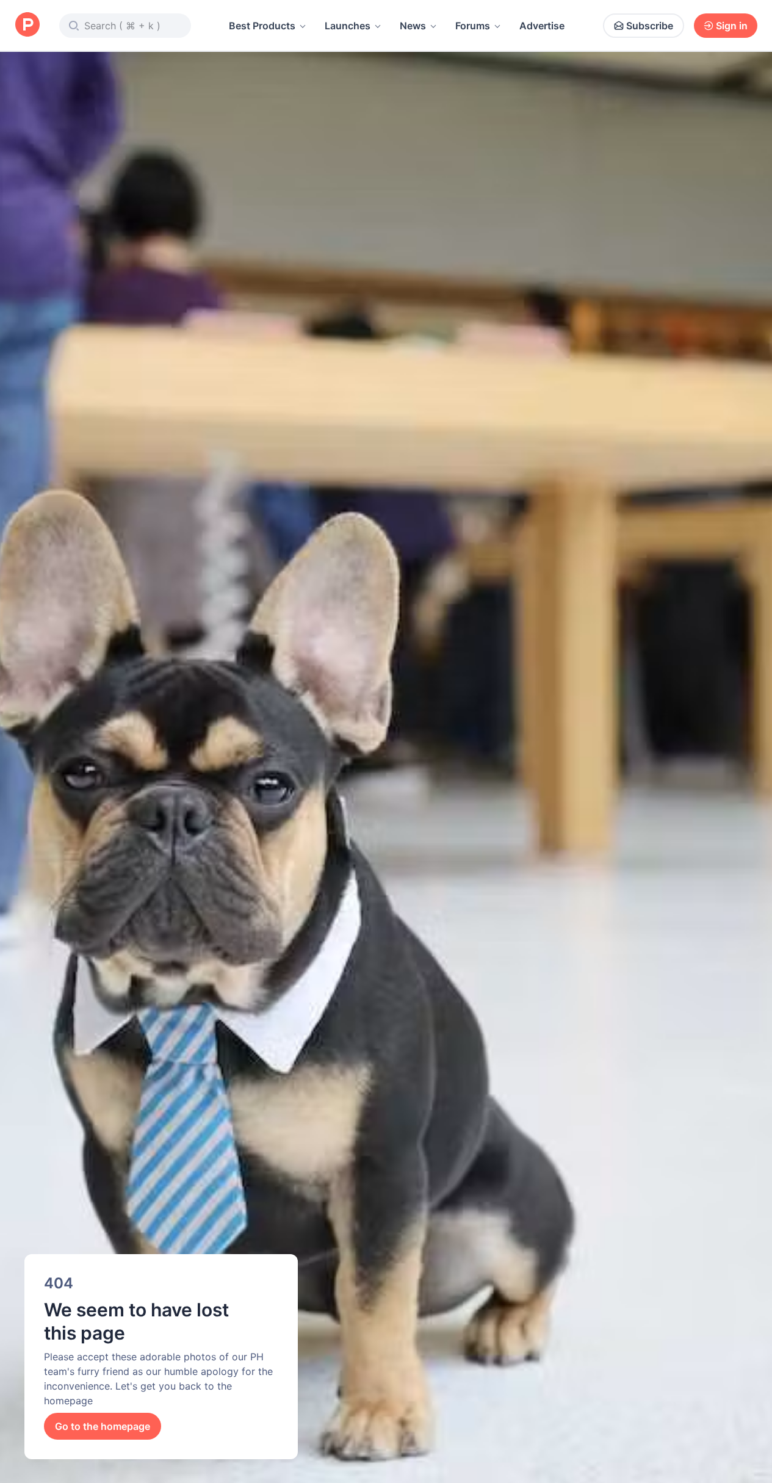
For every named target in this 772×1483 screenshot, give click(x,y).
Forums (472, 26)
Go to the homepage (102, 1426)
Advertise (542, 26)
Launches (347, 26)
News (413, 26)
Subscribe (649, 26)
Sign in (732, 26)
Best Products (262, 26)
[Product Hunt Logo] (27, 25)
